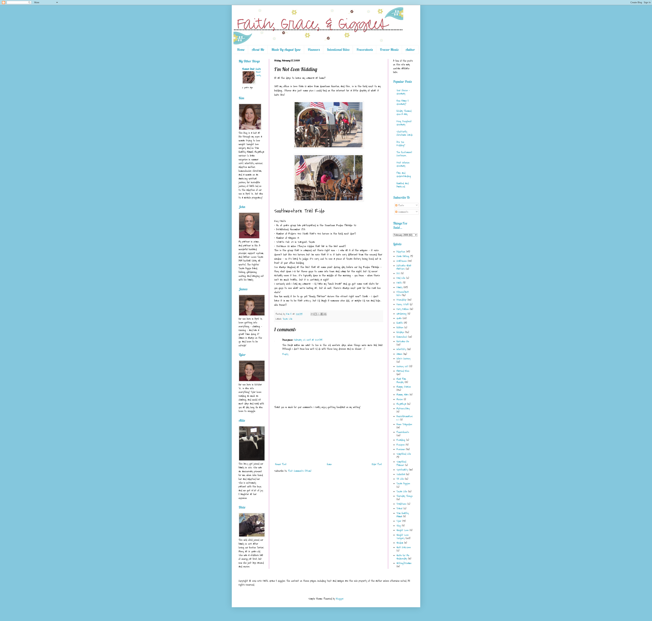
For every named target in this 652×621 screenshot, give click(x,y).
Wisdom (399, 543)
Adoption (400, 252)
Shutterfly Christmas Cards (404, 133)
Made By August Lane (286, 49)
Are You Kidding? (400, 143)
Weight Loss (402, 530)
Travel (399, 508)
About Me (258, 49)
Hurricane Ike (402, 341)
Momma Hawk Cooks (251, 69)
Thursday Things (404, 496)
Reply (285, 354)
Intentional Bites (338, 49)
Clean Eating (402, 256)
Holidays (400, 332)
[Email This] (312, 314)
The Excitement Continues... (404, 153)
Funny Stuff (402, 304)
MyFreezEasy (403, 408)
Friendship (401, 300)
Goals (399, 318)
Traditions (401, 504)
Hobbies (399, 327)
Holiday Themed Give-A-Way (403, 112)
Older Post (377, 464)
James (399, 354)
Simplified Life (403, 454)
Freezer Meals (389, 49)
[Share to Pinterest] (325, 314)
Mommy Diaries (403, 387)
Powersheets (364, 49)
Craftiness (401, 261)
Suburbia (400, 474)
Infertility (401, 349)
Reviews (400, 449)
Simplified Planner (401, 463)
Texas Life (287, 319)
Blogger (339, 599)
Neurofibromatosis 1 (404, 418)
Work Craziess (403, 547)
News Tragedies (404, 424)
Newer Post (281, 464)
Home (240, 49)
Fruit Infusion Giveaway (403, 164)
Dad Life (400, 278)
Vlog (398, 526)
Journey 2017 (402, 366)
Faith (399, 283)
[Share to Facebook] (322, 314)
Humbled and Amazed (402, 185)
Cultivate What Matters (403, 267)
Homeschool (401, 337)
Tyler (398, 521)
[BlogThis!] (315, 314)
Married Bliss (402, 371)
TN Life (400, 479)
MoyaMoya (401, 404)
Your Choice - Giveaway (403, 92)
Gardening (401, 314)
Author (410, 49)
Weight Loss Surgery (402, 536)
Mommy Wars (402, 394)
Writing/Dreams (403, 563)
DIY (398, 273)
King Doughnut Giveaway (404, 122)
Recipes (400, 445)
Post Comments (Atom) (299, 471)
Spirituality (402, 470)
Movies (399, 399)
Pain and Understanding (403, 174)
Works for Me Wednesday (402, 557)
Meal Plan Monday (401, 380)
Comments (402, 212)
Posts (400, 205)
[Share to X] (318, 314)
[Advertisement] (328, 436)
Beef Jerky (258, 73)
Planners (314, 49)
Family (399, 287)
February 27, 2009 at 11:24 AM (308, 340)
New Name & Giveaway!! (402, 102)
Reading (400, 440)
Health (399, 323)
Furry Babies (402, 309)
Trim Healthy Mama (402, 514)
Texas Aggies (403, 483)
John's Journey (403, 358)
